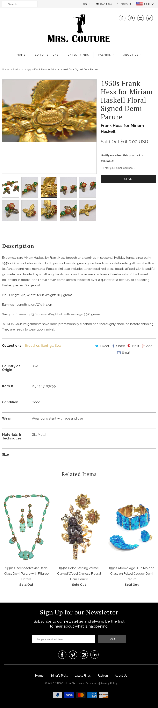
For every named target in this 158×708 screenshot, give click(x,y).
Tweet (104, 346)
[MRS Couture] (79, 29)
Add (149, 346)
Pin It (135, 346)
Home (21, 54)
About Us (131, 54)
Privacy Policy (108, 683)
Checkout (124, 4)
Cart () (105, 4)
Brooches (32, 346)
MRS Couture (63, 683)
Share (120, 346)
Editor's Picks (47, 54)
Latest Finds (78, 54)
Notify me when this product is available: (122, 158)
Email (126, 353)
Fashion (105, 54)
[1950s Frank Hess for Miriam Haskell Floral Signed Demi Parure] (49, 111)
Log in (86, 4)
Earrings (47, 346)
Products (18, 69)
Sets (58, 346)
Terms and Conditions (85, 683)
